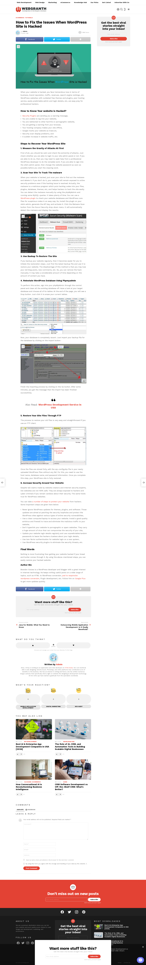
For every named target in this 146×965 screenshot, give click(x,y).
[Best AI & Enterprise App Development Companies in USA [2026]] (34, 729)
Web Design (40, 2)
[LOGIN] (118, 9)
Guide (65, 782)
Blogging (27, 782)
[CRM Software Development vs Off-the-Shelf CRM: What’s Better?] (73, 769)
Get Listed (106, 2)
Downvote (73, 645)
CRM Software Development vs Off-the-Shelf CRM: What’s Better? (71, 787)
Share (18, 46)
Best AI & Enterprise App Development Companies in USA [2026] (32, 746)
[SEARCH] (121, 9)
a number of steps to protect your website (50, 502)
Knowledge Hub (80, 2)
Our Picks (94, 2)
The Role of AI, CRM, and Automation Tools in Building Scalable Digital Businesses (70, 746)
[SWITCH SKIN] (125, 9)
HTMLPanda (68, 667)
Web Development (24, 2)
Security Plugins (29, 116)
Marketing (52, 2)
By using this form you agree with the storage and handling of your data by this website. (56, 863)
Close (143, 947)
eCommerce (65, 2)
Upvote (33, 645)
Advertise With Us (122, 2)
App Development (30, 741)
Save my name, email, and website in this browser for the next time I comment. (50, 860)
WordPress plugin (28, 198)
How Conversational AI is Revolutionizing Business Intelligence (29, 787)
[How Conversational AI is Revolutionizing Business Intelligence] (34, 769)
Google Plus (80, 578)
